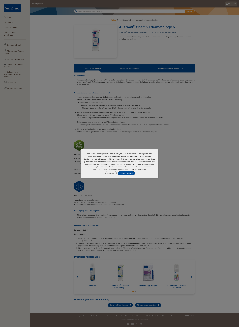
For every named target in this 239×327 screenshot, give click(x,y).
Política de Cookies (139, 169)
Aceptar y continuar (126, 173)
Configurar (111, 173)
